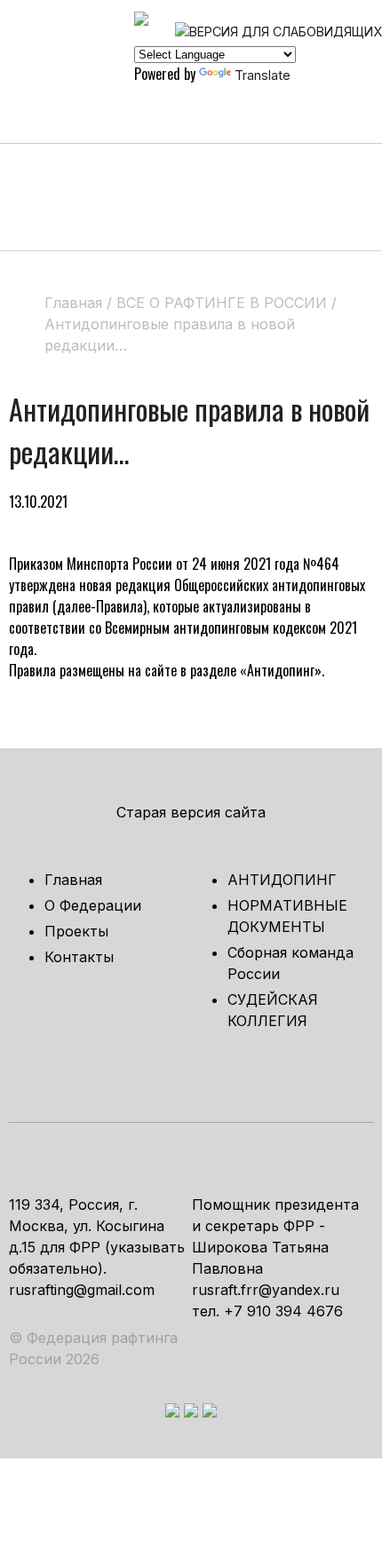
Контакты (79, 957)
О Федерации (92, 905)
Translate (262, 75)
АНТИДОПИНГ (282, 880)
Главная (73, 880)
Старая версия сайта (191, 812)
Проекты (76, 931)
